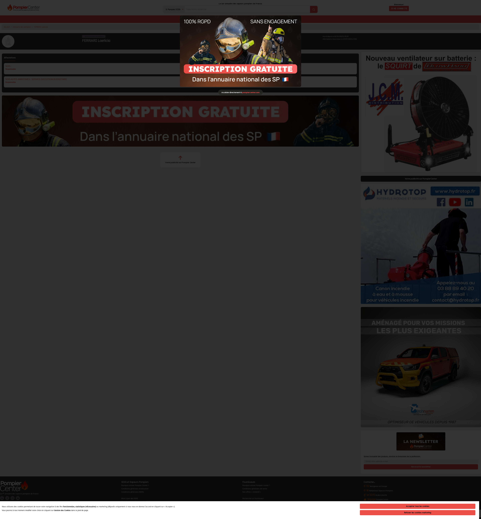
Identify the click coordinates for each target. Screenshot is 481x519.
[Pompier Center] (240, 51)
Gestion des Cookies (62, 510)
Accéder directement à (240, 92)
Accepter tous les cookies (417, 506)
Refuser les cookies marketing (417, 512)
